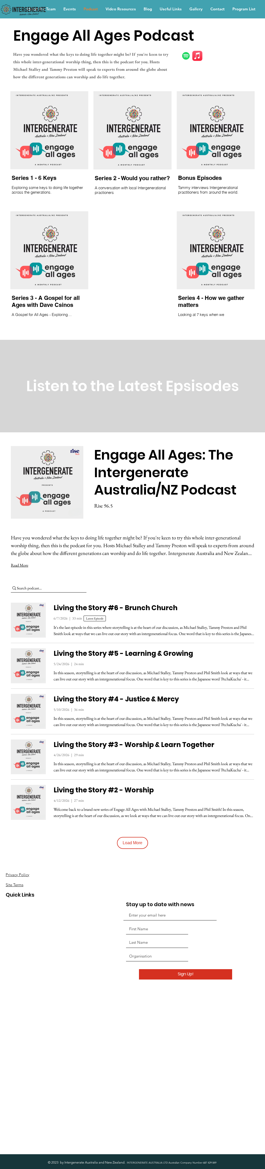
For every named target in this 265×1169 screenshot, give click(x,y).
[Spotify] (186, 56)
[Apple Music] (197, 56)
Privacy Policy (17, 874)
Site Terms (14, 884)
